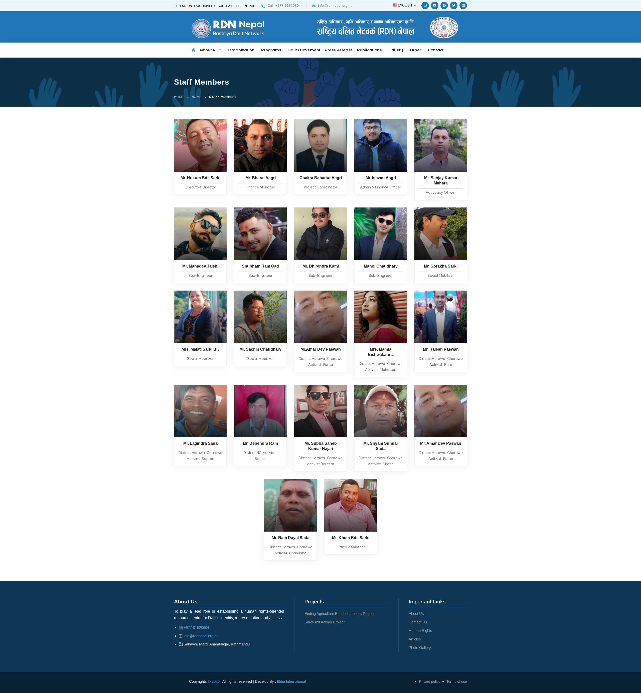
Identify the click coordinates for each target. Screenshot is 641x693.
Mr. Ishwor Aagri (381, 178)
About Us (416, 613)
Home (179, 97)
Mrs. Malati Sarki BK (200, 349)
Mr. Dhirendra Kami (320, 266)
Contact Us (418, 622)
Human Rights (420, 630)
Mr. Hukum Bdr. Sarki (200, 178)
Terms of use (456, 681)
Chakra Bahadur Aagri (320, 178)
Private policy (429, 681)
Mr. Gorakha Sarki (440, 266)
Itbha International (291, 681)
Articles (415, 639)
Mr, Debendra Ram (260, 443)
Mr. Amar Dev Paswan (440, 443)
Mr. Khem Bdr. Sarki (350, 538)
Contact (436, 50)
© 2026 (214, 681)
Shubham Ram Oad (260, 266)
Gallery (395, 50)
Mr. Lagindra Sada (200, 443)
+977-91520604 (196, 627)
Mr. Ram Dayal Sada (290, 538)
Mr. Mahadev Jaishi (200, 266)
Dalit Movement (304, 50)
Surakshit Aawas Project (324, 622)
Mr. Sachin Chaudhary (260, 349)
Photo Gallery (420, 647)
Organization (241, 50)
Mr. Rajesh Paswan (441, 349)
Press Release (339, 50)
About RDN (210, 50)
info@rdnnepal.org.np (335, 6)
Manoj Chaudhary (381, 266)
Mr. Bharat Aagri (260, 178)
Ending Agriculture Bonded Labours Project (339, 613)
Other (415, 50)
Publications (369, 50)
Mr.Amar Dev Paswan (320, 349)
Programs (271, 50)
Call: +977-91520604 (284, 6)
